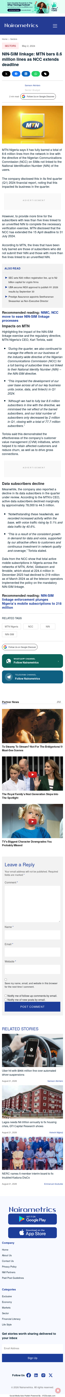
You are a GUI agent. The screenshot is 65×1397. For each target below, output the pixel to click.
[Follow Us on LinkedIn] (36, 1375)
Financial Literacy (11, 1318)
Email (9, 944)
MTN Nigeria (11, 626)
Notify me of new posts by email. (27, 1000)
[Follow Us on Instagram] (43, 1375)
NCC (30, 626)
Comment (11, 882)
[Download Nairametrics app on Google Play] (32, 1219)
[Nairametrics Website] (21, 25)
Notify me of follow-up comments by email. (32, 996)
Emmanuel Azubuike (53, 1183)
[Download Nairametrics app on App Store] (32, 1232)
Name (9, 927)
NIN (48, 626)
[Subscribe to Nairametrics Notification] (58, 1390)
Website (10, 961)
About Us (7, 1255)
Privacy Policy (9, 1266)
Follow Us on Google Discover (40, 96)
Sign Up (32, 1358)
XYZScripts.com (48, 1395)
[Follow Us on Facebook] (28, 1375)
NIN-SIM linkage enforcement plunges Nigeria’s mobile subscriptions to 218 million (32, 601)
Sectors (13, 39)
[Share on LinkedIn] (26, 74)
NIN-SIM (9, 634)
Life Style (7, 1324)
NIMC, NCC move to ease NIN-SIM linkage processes (30, 316)
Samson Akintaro (32, 85)
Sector (5, 1313)
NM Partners (8, 1272)
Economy (7, 1302)
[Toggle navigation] (55, 25)
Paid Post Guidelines (13, 1277)
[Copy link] (45, 74)
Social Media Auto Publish (20, 1395)
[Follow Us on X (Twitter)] (50, 1375)
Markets (6, 1307)
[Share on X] (6, 74)
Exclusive (7, 1296)
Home (5, 39)
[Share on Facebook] (16, 74)
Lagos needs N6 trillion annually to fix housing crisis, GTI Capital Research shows (29, 1124)
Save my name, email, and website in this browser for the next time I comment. (31, 985)
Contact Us (8, 1261)
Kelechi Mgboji (56, 1132)
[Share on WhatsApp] (36, 74)
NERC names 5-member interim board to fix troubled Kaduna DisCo (28, 1175)
